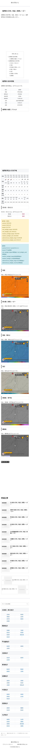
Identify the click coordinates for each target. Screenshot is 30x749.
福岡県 (8, 719)
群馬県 (8, 634)
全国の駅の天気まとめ (22, 744)
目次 (13, 53)
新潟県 (8, 646)
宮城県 (8, 621)
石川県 (8, 659)
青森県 (8, 616)
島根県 (8, 696)
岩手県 (8, 618)
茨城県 (8, 630)
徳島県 (8, 707)
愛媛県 (21, 707)
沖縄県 (21, 725)
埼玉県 (8, 636)
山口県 (21, 696)
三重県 (21, 671)
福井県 (21, 657)
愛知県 (21, 669)
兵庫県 (21, 680)
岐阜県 (8, 669)
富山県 (8, 657)
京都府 (8, 682)
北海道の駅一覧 (6, 461)
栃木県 (8, 632)
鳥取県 (8, 694)
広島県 (21, 694)
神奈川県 (22, 634)
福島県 (21, 618)
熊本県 (8, 725)
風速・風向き (13, 69)
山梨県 (8, 648)
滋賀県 (8, 680)
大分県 (21, 719)
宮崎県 (21, 721)
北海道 (8, 614)
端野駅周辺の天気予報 (14, 61)
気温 (11, 65)
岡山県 (8, 698)
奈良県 (21, 682)
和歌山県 (22, 685)
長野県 (21, 646)
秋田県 (21, 614)
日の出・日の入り (14, 63)
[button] (27, 604)
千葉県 (21, 630)
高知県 (21, 710)
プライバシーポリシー (8, 744)
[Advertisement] (15, 35)
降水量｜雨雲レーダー (15, 67)
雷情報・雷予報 (14, 73)
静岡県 (8, 671)
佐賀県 (8, 721)
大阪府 (8, 685)
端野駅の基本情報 (13, 56)
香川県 (8, 710)
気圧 (11, 71)
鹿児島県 (22, 723)
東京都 (21, 632)
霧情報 (11, 75)
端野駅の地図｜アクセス (16, 58)
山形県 (21, 616)
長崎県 (8, 723)
